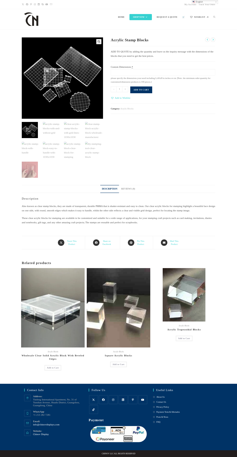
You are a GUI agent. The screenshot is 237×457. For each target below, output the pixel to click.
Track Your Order (207, 4)
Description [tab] (109, 189)
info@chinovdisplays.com (46, 424)
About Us (160, 397)
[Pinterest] (31, 4)
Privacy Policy (162, 407)
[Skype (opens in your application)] (42, 4)
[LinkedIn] (39, 4)
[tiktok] (93, 409)
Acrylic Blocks (126, 108)
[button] (98, 41)
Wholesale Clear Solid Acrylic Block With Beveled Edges (53, 357)
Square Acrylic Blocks (118, 355)
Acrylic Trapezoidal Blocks (184, 329)
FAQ (158, 422)
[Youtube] (46, 4)
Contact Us (161, 402)
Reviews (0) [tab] (128, 189)
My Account (190, 4)
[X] (23, 4)
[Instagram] (35, 4)
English (199, 2)
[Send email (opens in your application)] (51, 4)
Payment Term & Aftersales (168, 412)
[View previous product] (207, 39)
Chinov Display (41, 434)
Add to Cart (141, 90)
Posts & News (162, 417)
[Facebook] (27, 4)
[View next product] (213, 39)
